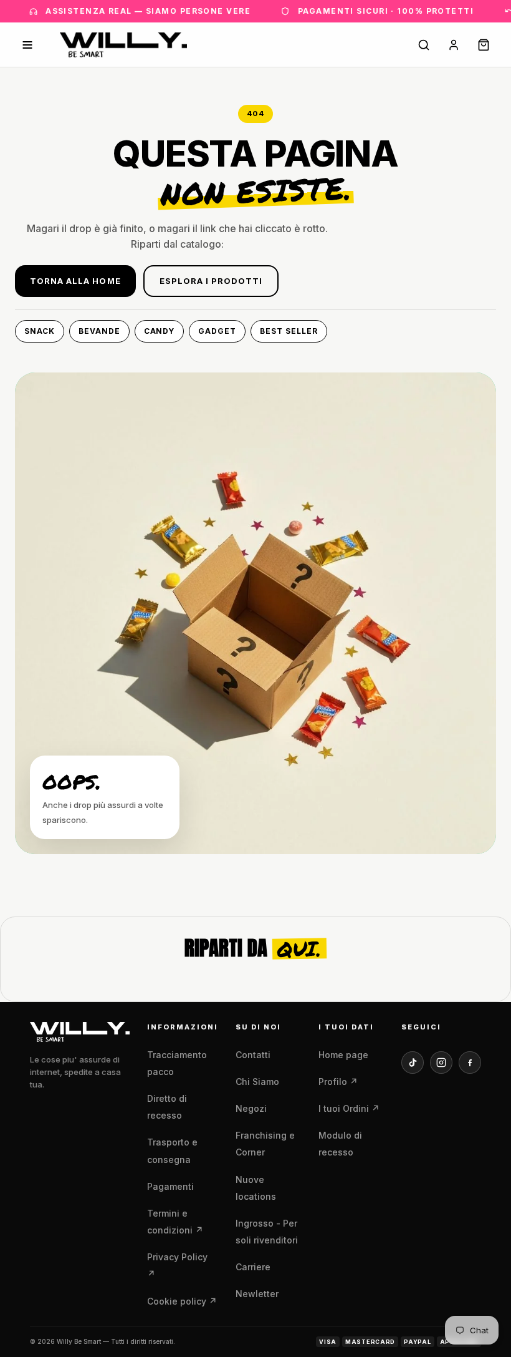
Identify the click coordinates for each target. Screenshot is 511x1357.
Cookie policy (182, 1301)
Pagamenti (170, 1186)
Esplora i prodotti (211, 281)
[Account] (453, 44)
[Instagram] (441, 1062)
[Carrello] (483, 44)
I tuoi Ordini (349, 1108)
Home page (343, 1054)
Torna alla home (75, 281)
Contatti (253, 1054)
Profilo (338, 1081)
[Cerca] (423, 44)
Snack (39, 331)
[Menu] (27, 44)
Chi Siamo (257, 1081)
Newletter (257, 1293)
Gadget (217, 331)
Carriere (253, 1267)
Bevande (99, 331)
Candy (159, 331)
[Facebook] (470, 1062)
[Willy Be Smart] (123, 44)
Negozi (251, 1108)
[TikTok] (412, 1062)
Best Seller (289, 331)
